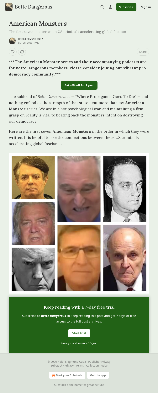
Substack (60, 385)
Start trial (79, 333)
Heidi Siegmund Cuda (30, 39)
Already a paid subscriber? (79, 343)
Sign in (146, 7)
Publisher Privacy (99, 361)
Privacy (69, 365)
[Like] (13, 52)
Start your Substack (69, 375)
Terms (80, 365)
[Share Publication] (110, 7)
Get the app (98, 375)
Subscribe (126, 7)
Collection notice (97, 365)
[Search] (102, 7)
